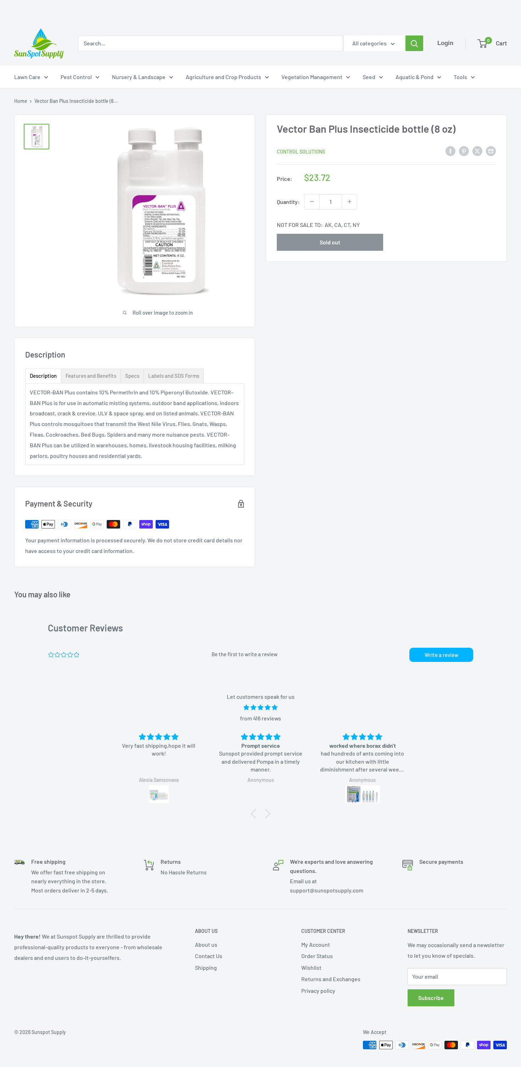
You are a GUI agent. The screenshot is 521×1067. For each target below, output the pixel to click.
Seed (369, 76)
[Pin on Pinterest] (464, 150)
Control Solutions (301, 151)
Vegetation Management (311, 76)
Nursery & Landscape (139, 76)
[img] (260, 707)
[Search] (414, 43)
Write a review (441, 655)
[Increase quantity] (349, 201)
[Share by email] (491, 150)
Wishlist (311, 967)
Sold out (330, 241)
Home (20, 101)
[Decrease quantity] (311, 201)
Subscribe (431, 997)
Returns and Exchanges (330, 978)
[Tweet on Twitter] (477, 150)
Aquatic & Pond (414, 76)
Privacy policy (318, 990)
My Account (315, 944)
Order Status (317, 955)
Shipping (206, 967)
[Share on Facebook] (450, 150)
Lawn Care (27, 76)
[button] (255, 814)
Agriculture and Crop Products (223, 76)
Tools (460, 76)
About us (206, 944)
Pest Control (76, 76)
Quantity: (288, 201)
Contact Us (208, 955)
